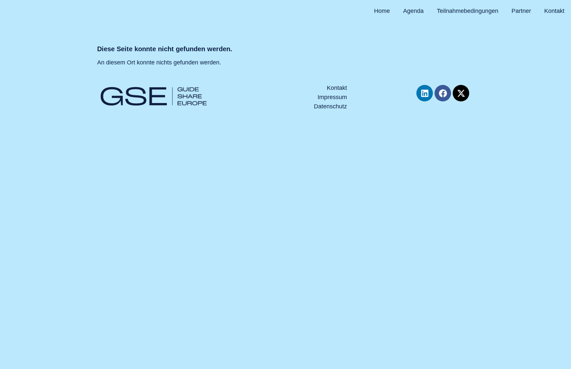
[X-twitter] (461, 93)
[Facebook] (443, 93)
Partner (521, 11)
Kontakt (554, 11)
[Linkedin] (424, 93)
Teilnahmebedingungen (467, 11)
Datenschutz (330, 106)
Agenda (413, 11)
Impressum (332, 97)
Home (382, 11)
